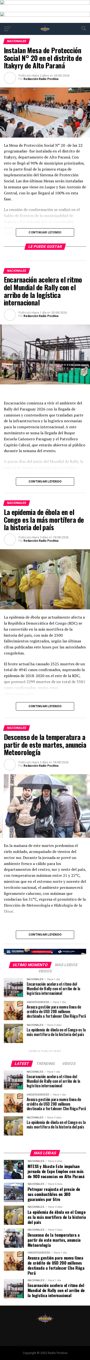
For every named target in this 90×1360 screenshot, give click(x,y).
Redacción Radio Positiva (41, 79)
